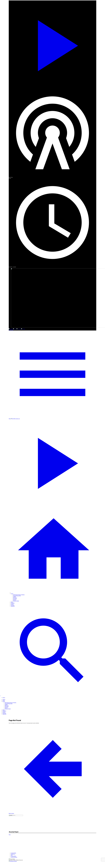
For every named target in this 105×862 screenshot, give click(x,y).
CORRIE (14, 596)
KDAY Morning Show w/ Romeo (18, 594)
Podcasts (12, 602)
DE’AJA (14, 599)
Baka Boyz (15, 597)
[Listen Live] (52, 44)
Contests (12, 605)
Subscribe (13, 606)
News (12, 601)
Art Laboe (15, 598)
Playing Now (11, 329)
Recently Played (16, 600)
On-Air (12, 593)
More (10, 834)
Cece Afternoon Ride (17, 595)
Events (12, 603)
